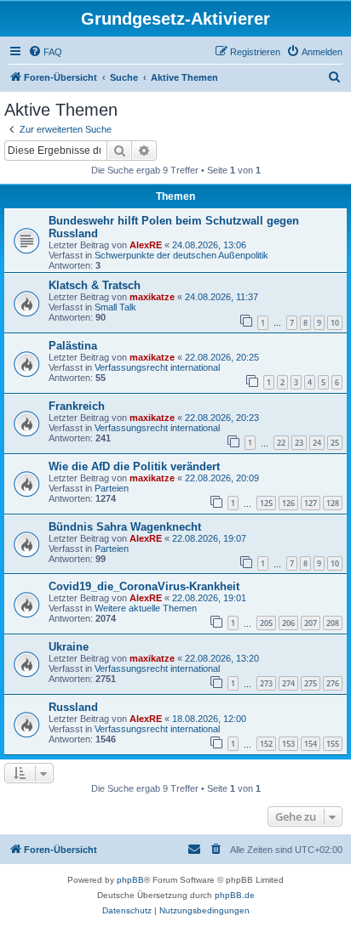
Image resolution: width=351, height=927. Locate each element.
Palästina (73, 345)
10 (335, 322)
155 (332, 743)
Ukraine (69, 646)
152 (266, 743)
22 (281, 442)
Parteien (112, 488)
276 (332, 683)
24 (317, 442)
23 (299, 442)
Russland (73, 707)
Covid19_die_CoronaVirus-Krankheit (144, 586)
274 (288, 683)
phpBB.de (235, 895)
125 (266, 503)
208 (332, 622)
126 (288, 503)
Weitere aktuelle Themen (146, 608)
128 (332, 503)
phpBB (130, 879)
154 (310, 743)
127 (310, 503)
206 (288, 622)
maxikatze (152, 297)
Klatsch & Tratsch (95, 285)
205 (266, 622)
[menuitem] (45, 52)
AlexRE (145, 245)
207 (310, 622)
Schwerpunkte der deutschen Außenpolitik (181, 255)
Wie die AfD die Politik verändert (134, 466)
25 (335, 442)
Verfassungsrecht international (157, 367)
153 (288, 743)
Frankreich (77, 406)
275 (310, 683)
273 (266, 683)
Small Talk (115, 307)
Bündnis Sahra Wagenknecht (125, 526)
